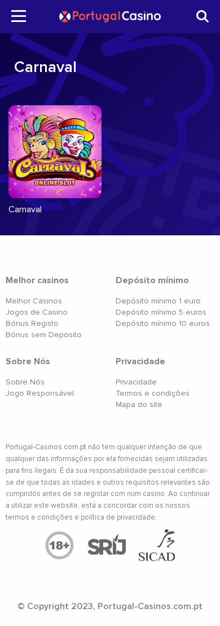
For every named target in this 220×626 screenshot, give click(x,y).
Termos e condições (153, 393)
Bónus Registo (32, 323)
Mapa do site (139, 404)
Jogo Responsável (40, 393)
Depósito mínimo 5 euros (161, 312)
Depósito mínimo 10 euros (163, 323)
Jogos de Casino (37, 312)
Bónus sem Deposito (44, 334)
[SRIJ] (106, 545)
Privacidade (136, 382)
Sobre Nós (25, 382)
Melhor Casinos (34, 301)
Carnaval (25, 209)
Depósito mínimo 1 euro (158, 301)
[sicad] (157, 545)
